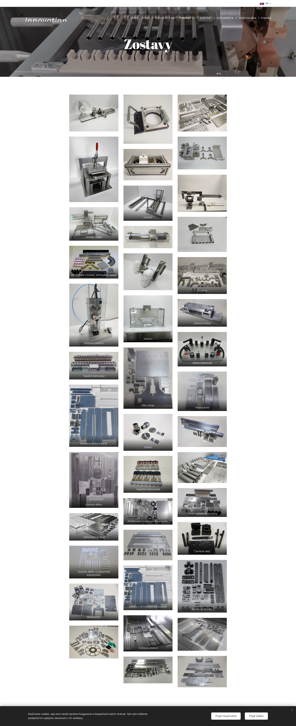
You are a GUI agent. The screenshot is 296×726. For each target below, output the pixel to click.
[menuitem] (135, 18)
